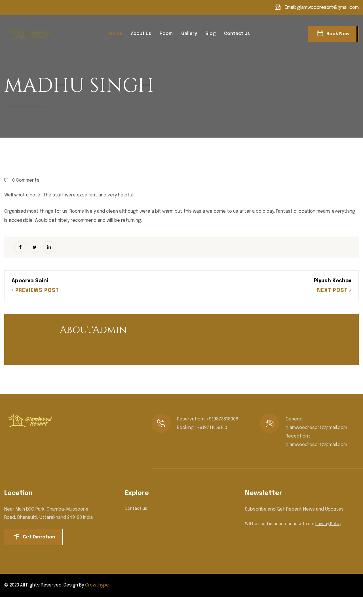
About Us (141, 33)
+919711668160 (212, 427)
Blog (211, 33)
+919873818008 (222, 419)
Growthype (97, 585)
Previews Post (36, 290)
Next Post (333, 290)
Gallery (189, 33)
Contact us (237, 33)
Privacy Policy (328, 524)
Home (116, 33)
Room (166, 33)
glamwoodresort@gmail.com (328, 7)
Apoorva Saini (30, 280)
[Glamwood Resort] (32, 34)
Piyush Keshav (332, 280)
